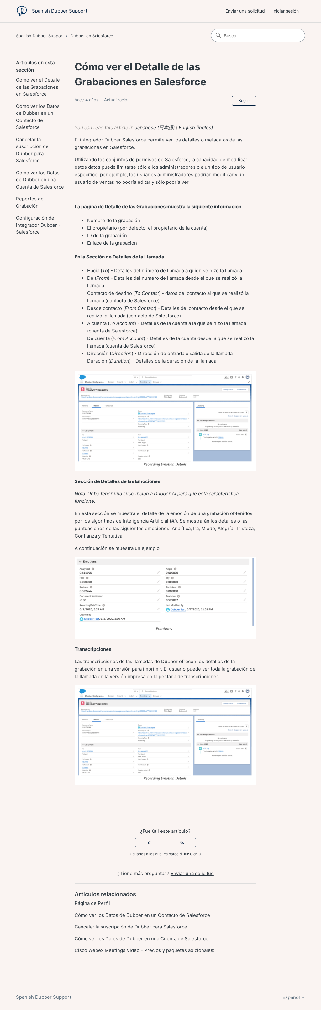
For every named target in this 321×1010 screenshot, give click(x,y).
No (181, 842)
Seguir (244, 100)
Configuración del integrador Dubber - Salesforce (38, 225)
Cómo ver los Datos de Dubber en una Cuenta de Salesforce (40, 180)
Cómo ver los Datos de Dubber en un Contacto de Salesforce (38, 116)
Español (291, 997)
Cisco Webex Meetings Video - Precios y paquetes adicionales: (144, 950)
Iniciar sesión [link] (285, 10)
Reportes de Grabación (30, 202)
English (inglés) (196, 127)
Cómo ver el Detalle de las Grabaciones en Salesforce (38, 87)
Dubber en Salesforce (92, 35)
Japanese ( (147, 127)
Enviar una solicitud (245, 10)
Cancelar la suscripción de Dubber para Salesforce (32, 150)
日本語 (166, 127)
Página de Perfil (92, 903)
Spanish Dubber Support (40, 35)
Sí (149, 842)
